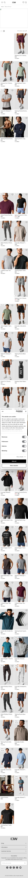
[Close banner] (25, 411)
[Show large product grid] (1, 31)
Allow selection (14, 465)
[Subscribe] (24, 863)
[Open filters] (24, 31)
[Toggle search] (4, 2)
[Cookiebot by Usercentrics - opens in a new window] (16, 411)
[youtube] (20, 867)
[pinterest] (13, 867)
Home (2, 6)
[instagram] (10, 867)
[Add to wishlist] (26, 35)
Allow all (14, 461)
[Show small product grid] (4, 31)
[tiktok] (17, 867)
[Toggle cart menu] (26, 2)
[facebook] (7, 867)
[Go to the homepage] (14, 2)
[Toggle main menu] (2, 2)
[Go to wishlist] (23, 2)
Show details (20, 456)
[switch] (24, 441)
